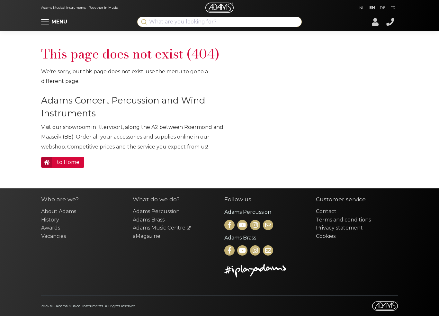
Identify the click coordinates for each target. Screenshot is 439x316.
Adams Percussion (156, 211)
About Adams (58, 211)
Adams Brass (149, 220)
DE (383, 7)
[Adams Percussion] (230, 225)
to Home (68, 162)
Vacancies (53, 236)
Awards (50, 228)
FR (393, 7)
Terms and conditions (343, 220)
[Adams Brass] (230, 251)
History (50, 220)
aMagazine (146, 236)
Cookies (326, 236)
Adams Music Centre (160, 228)
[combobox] (219, 22)
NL (361, 7)
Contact (326, 211)
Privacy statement (339, 228)
